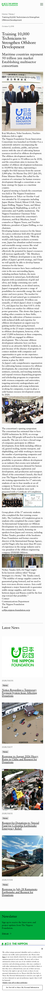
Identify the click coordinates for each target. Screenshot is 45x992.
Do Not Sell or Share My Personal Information (22, 987)
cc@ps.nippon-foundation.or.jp (16, 610)
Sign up (5, 933)
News (11, 14)
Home (4, 14)
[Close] (42, 948)
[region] (22, 968)
